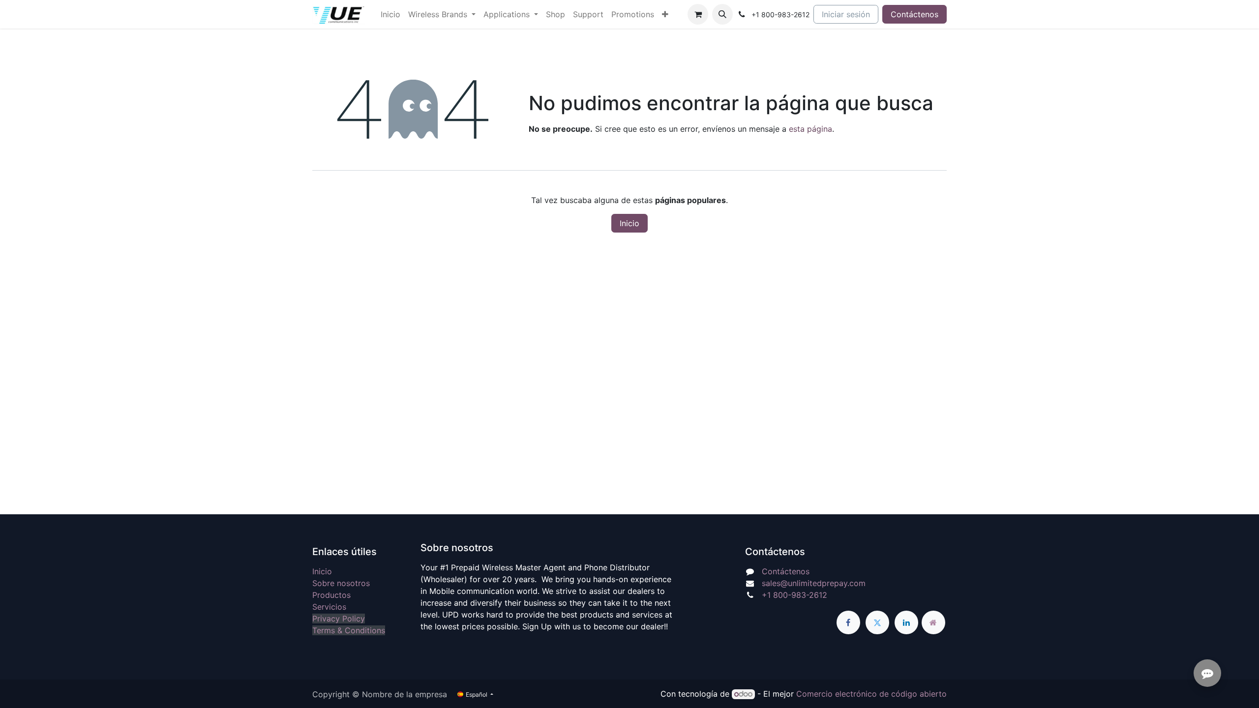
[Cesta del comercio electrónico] (698, 14)
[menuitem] (390, 14)
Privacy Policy (338, 618)
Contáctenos (914, 14)
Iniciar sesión (846, 14)
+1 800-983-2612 (794, 595)
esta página (810, 129)
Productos (331, 595)
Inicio (629, 223)
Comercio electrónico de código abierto (871, 694)
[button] (722, 14)
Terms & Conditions (348, 630)
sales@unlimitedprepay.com (814, 583)
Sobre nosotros (341, 583)
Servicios (329, 607)
